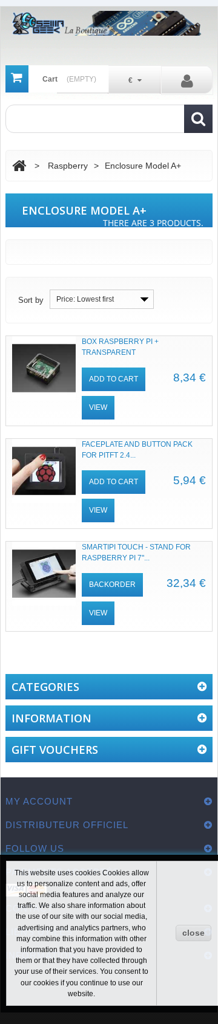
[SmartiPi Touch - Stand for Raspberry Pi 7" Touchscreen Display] (44, 574)
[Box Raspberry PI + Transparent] (44, 368)
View (98, 407)
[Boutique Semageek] (109, 23)
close (193, 933)
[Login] (187, 80)
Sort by (31, 300)
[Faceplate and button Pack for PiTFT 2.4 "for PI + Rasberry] (44, 471)
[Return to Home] (19, 165)
